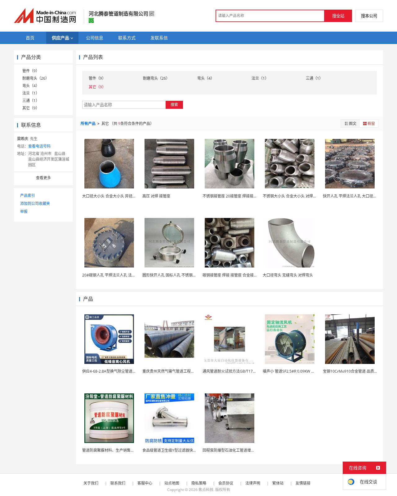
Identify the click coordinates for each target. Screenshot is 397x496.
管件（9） (30, 70)
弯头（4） (30, 85)
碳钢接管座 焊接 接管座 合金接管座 (232, 275)
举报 (24, 211)
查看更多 (43, 177)
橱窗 (371, 123)
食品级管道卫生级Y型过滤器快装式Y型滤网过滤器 (183, 450)
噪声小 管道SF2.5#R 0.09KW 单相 (291, 371)
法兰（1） (30, 93)
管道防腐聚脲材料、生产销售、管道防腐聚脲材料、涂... (128, 450)
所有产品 (88, 123)
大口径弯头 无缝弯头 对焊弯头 (288, 275)
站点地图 (171, 483)
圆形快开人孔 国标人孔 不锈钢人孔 (171, 275)
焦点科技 (205, 489)
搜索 (174, 104)
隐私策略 (198, 483)
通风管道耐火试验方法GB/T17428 (231, 371)
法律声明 (252, 483)
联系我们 (117, 483)
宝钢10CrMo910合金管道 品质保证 (352, 371)
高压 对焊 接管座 (156, 196)
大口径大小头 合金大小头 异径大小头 (113, 196)
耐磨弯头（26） (35, 78)
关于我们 (90, 483)
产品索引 (27, 195)
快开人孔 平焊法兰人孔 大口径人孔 (352, 196)
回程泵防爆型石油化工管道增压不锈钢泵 (236, 450)
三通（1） (30, 100)
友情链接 (303, 483)
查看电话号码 (39, 146)
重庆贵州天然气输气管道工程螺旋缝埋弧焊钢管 (181, 371)
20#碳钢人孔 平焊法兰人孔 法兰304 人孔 (116, 275)
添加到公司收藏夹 (35, 203)
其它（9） (30, 108)
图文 (352, 123)
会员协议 (225, 483)
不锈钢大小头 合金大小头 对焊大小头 (293, 196)
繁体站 (277, 483)
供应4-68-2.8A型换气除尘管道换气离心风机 (118, 371)
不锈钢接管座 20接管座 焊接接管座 (232, 196)
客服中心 (144, 483)
